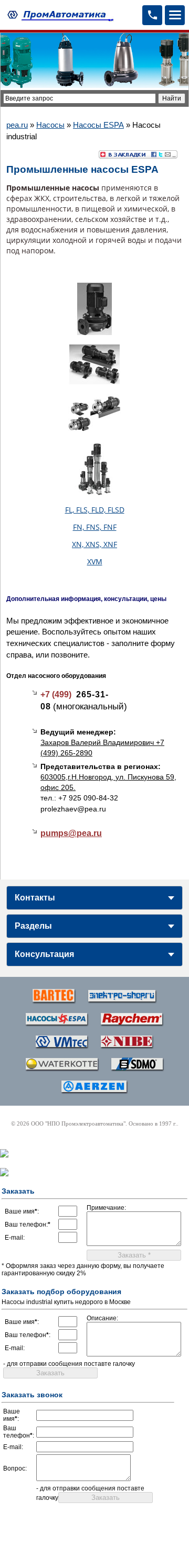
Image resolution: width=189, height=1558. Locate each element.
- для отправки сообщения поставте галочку (69, 1363)
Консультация (44, 954)
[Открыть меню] (175, 15)
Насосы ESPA (98, 124)
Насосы (50, 124)
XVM (94, 561)
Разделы (33, 925)
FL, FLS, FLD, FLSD (94, 510)
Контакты (35, 897)
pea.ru (17, 124)
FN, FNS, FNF (95, 527)
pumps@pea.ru (71, 833)
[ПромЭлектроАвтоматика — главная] (59, 15)
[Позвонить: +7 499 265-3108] (152, 15)
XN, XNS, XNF (94, 544)
